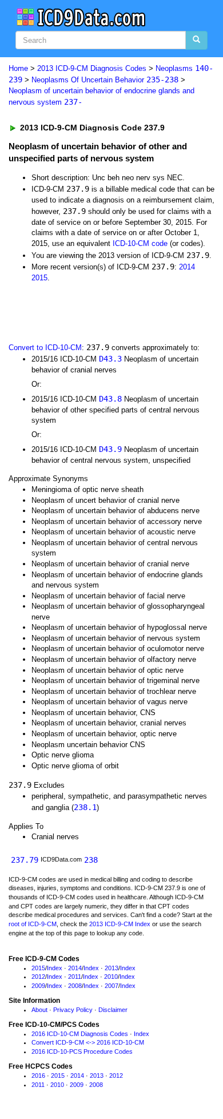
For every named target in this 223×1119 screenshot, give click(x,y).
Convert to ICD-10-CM (45, 347)
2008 (75, 985)
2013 (111, 968)
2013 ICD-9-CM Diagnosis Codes (91, 68)
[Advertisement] (91, 311)
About (39, 1009)
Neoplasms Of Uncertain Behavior (104, 80)
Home (18, 68)
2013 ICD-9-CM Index (119, 923)
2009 (38, 985)
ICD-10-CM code (140, 243)
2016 (38, 1075)
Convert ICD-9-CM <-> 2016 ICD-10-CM (87, 1042)
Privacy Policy (73, 1009)
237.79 (24, 859)
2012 (38, 976)
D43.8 (110, 398)
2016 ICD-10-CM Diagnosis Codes (79, 1033)
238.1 (85, 807)
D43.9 (110, 449)
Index (54, 968)
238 (91, 859)
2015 (39, 277)
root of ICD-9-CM (33, 923)
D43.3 (110, 358)
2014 (187, 267)
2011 (74, 976)
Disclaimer (113, 1009)
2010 (111, 976)
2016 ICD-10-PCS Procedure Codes (82, 1051)
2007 (111, 985)
